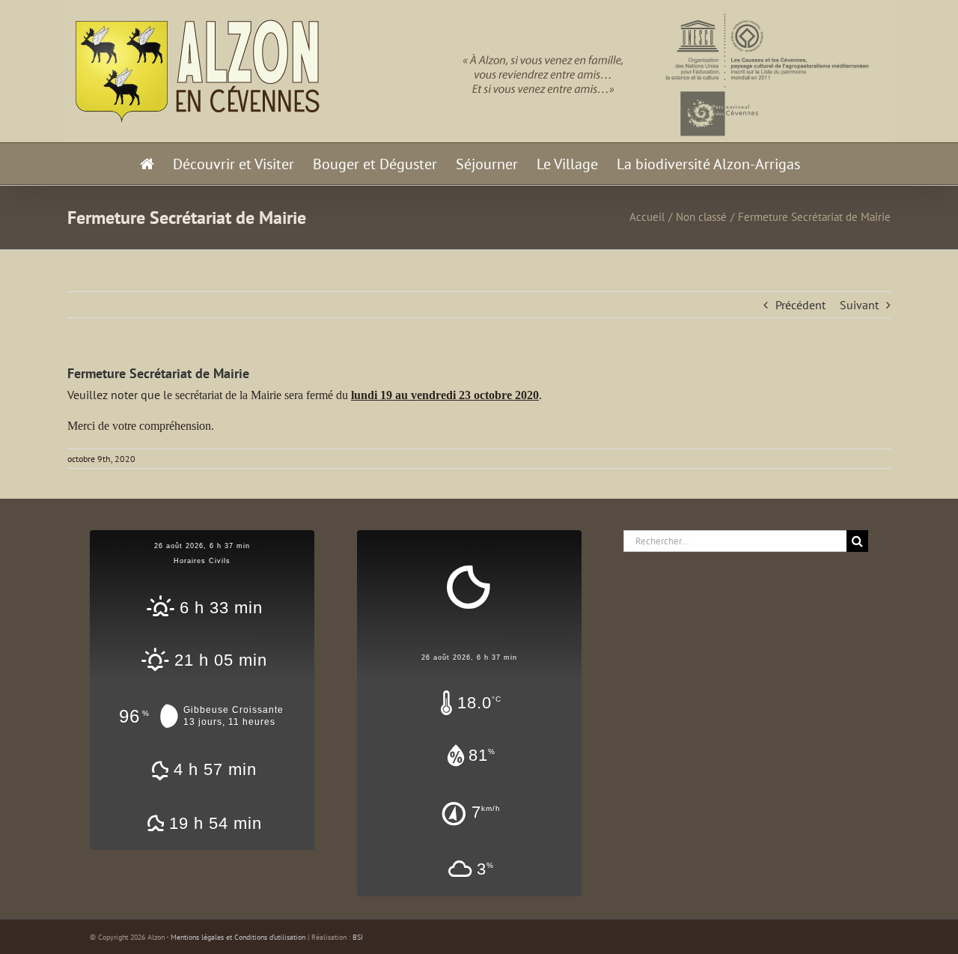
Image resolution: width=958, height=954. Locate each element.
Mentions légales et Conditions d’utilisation (238, 937)
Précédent (800, 304)
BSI (358, 937)
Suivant (859, 304)
